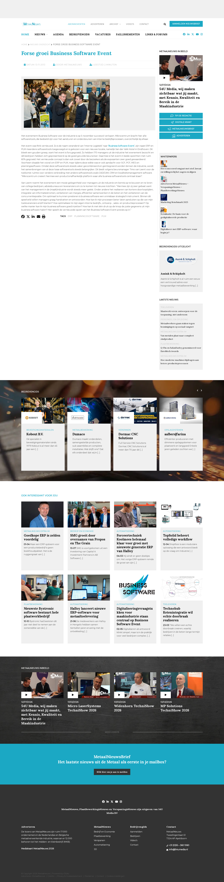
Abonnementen (76, 24)
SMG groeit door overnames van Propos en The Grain (87, 539)
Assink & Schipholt (173, 273)
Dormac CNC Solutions (128, 436)
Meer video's (112, 732)
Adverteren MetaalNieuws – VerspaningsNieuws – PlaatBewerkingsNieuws (174, 187)
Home (25, 34)
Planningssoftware (87, 216)
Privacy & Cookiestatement (69, 876)
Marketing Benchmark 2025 (174, 202)
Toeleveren (167, 307)
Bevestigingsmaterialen (40, 430)
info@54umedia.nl (178, 849)
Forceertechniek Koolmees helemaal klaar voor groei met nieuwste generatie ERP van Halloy (135, 543)
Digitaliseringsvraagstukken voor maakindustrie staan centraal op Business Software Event (135, 616)
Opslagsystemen (173, 430)
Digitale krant (183, 122)
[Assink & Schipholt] (181, 271)
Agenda (58, 34)
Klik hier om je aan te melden (112, 772)
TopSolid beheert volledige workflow (177, 537)
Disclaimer (89, 876)
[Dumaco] (77, 417)
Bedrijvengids (79, 34)
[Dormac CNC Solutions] (123, 417)
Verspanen (124, 430)
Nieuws (40, 34)
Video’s (130, 24)
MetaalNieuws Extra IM (173, 332)
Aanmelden (136, 831)
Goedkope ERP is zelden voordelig (42, 537)
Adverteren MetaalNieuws (33, 876)
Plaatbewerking (170, 344)
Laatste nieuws (168, 299)
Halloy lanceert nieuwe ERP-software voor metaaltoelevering (88, 612)
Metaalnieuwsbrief (183, 129)
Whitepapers (169, 156)
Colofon (51, 876)
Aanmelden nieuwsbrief (186, 24)
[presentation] (197, 390)
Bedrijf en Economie (82, 531)
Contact (144, 24)
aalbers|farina (175, 434)
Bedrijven (135, 836)
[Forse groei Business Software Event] (67, 126)
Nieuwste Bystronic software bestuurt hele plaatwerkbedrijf (41, 612)
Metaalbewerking (82, 430)
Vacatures (103, 34)
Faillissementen (128, 34)
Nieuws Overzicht (40, 44)
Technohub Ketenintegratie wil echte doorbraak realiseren (178, 614)
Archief (114, 24)
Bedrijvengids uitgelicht (175, 246)
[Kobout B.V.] (31, 417)
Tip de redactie (183, 116)
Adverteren (97, 24)
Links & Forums (156, 34)
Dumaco (78, 434)
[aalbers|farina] (169, 418)
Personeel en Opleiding (174, 319)
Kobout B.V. (34, 434)
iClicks (66, 873)
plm (104, 216)
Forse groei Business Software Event (66, 53)
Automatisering (125, 531)
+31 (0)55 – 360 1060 (179, 845)
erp (70, 216)
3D (95, 849)
